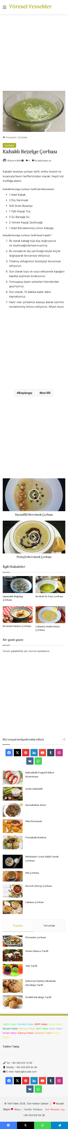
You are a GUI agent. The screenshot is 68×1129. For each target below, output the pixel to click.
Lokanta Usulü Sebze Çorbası (48, 628)
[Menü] (4, 8)
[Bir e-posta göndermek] (22, 160)
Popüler (18, 925)
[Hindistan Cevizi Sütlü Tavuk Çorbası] (13, 861)
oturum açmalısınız (38, 651)
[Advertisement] (34, 54)
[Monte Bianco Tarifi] (13, 955)
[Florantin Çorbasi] (13, 941)
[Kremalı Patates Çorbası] (18, 614)
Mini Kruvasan (33, 821)
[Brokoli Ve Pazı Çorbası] (50, 584)
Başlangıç (25, 393)
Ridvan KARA (14, 160)
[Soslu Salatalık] (13, 794)
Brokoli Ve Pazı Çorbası (49, 596)
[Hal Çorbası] (13, 876)
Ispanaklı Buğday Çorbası (13, 598)
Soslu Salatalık (34, 789)
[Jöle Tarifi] (13, 970)
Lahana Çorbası (34, 902)
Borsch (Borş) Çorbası (38, 886)
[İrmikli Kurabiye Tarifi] (13, 1002)
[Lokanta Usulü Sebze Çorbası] (50, 614)
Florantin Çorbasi (35, 938)
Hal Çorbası (32, 873)
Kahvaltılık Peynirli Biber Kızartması (39, 775)
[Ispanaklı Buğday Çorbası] (18, 584)
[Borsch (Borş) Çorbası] (13, 891)
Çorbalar (22, 137)
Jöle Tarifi (31, 966)
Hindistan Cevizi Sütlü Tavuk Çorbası (42, 859)
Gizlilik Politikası (33, 1109)
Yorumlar (49, 925)
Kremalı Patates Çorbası (17, 626)
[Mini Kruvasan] (13, 826)
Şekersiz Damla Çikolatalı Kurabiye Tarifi (40, 983)
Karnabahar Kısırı (35, 805)
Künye (18, 1109)
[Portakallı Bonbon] (13, 842)
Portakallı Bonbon (35, 838)
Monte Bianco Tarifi (36, 951)
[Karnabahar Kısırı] (13, 810)
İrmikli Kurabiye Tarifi (38, 997)
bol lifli (45, 393)
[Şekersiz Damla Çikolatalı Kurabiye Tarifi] (13, 986)
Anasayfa (10, 137)
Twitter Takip (11, 1047)
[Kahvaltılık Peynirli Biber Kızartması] (13, 777)
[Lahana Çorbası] (13, 907)
